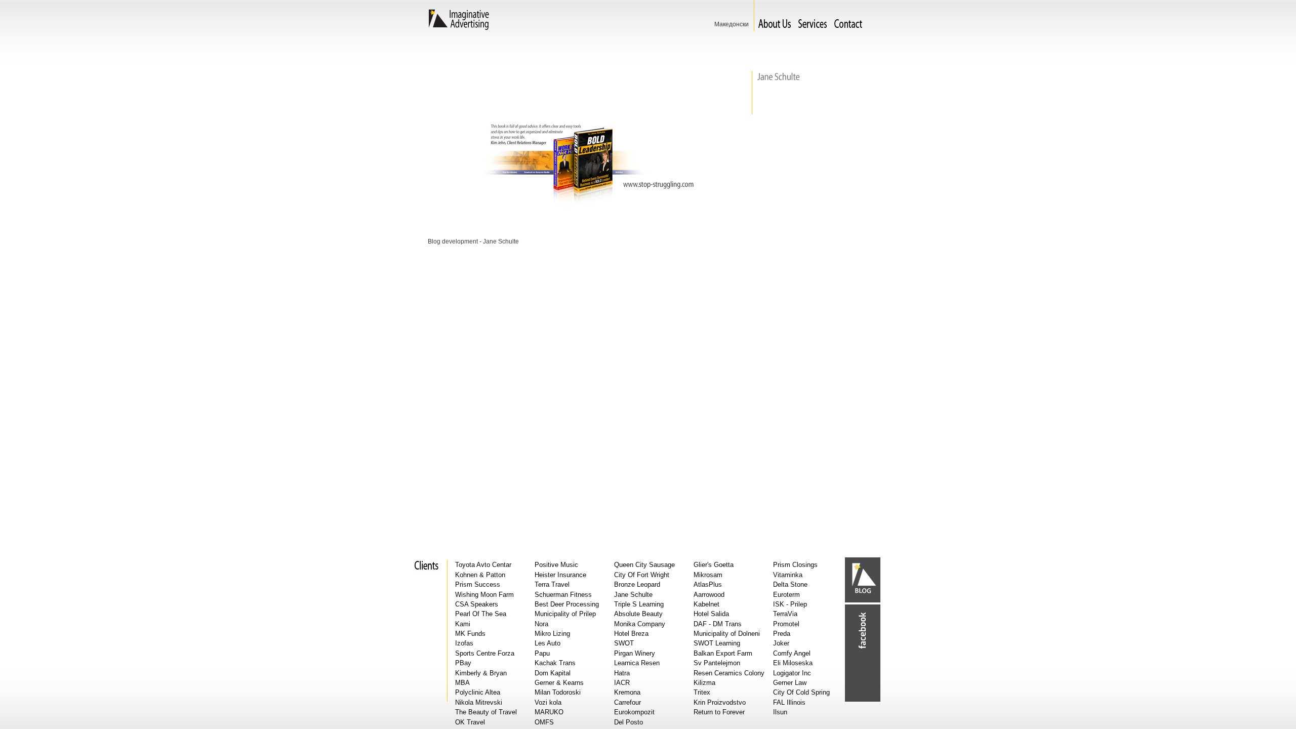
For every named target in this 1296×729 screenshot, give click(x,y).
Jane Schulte (633, 594)
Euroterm (786, 594)
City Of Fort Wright (641, 575)
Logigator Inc (792, 673)
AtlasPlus (708, 584)
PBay (463, 663)
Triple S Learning (639, 604)
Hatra (622, 673)
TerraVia (785, 614)
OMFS (544, 722)
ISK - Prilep (790, 604)
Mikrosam (708, 575)
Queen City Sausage (644, 565)
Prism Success (477, 584)
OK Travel (470, 722)
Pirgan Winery (634, 653)
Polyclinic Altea (477, 692)
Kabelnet (706, 604)
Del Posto (628, 722)
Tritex (702, 692)
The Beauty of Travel (486, 712)
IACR (622, 682)
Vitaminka (787, 575)
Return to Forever (719, 712)
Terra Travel (552, 584)
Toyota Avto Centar (483, 565)
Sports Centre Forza (484, 653)
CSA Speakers (476, 604)
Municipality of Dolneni (727, 633)
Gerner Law (789, 682)
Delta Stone (790, 584)
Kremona (627, 692)
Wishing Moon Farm (484, 594)
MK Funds (470, 633)
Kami (462, 624)
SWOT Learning (717, 643)
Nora (541, 624)
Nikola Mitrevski (478, 702)
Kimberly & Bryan (481, 673)
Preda (781, 633)
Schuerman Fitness (563, 594)
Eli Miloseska (793, 663)
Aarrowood (709, 594)
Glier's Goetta (714, 565)
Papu (542, 653)
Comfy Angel (792, 653)
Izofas (464, 643)
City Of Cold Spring (801, 692)
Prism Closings (795, 565)
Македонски (731, 24)
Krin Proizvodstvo (720, 702)
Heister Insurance (560, 575)
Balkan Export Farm (723, 653)
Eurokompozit (634, 712)
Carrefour (627, 702)
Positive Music (556, 565)
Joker (781, 643)
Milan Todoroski (558, 692)
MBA (462, 682)
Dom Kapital (553, 673)
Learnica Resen (637, 663)
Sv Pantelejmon (717, 663)
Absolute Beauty (638, 614)
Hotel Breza (631, 633)
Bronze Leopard (637, 584)
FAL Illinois (789, 702)
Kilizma (704, 682)
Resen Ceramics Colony (729, 673)
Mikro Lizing (552, 633)
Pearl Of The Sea (480, 614)
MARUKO (549, 712)
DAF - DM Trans (718, 624)
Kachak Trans (555, 663)
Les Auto (547, 643)
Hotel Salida (711, 614)
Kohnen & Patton (480, 575)
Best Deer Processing (567, 604)
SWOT (624, 643)
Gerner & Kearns (559, 682)
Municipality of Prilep (565, 614)
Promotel (786, 624)
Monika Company (639, 624)
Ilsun (780, 712)
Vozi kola (548, 702)
